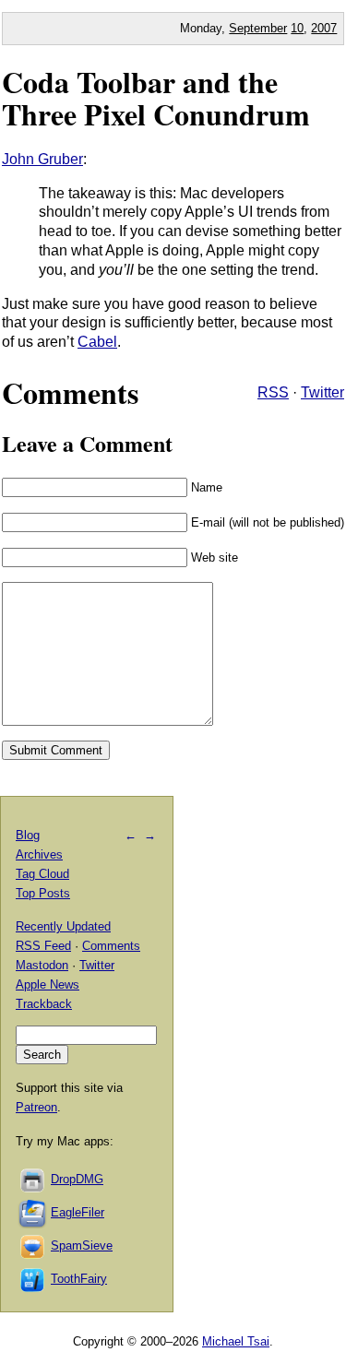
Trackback (44, 1004)
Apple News (47, 984)
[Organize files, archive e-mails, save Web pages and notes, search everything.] (33, 1212)
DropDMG (77, 1179)
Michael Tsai (235, 1341)
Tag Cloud (42, 874)
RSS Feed (43, 946)
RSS (273, 392)
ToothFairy (79, 1279)
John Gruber (42, 159)
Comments (111, 946)
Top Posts (43, 893)
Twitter (322, 392)
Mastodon (42, 965)
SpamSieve (82, 1245)
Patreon (36, 1107)
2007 (324, 28)
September (258, 28)
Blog (28, 835)
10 (297, 28)
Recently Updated (63, 926)
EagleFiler (77, 1212)
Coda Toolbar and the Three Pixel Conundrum (156, 98)
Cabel (97, 342)
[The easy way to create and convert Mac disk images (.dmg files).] (33, 1179)
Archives (39, 854)
